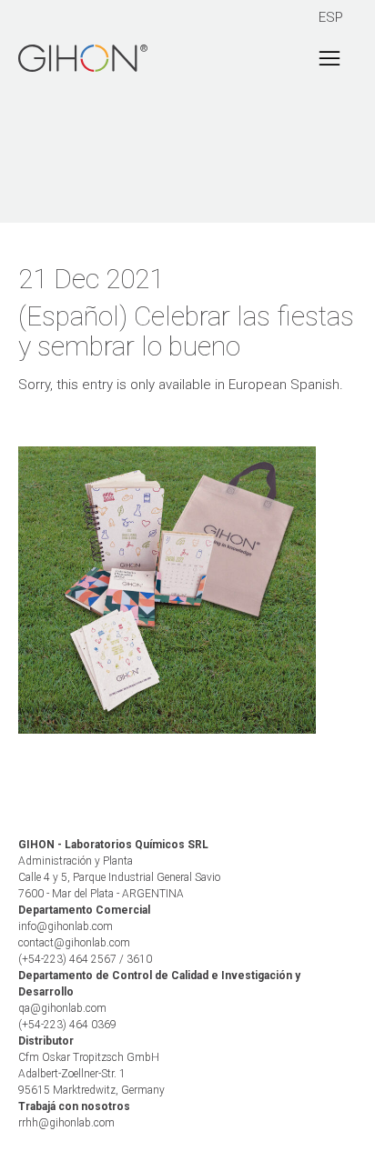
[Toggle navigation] (329, 58)
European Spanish (284, 384)
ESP (331, 17)
